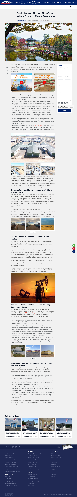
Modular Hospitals (9, 457)
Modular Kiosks (54, 453)
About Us (53, 471)
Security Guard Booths (55, 466)
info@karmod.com (61, 68)
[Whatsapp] (7, 73)
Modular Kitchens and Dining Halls (12, 468)
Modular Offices (8, 455)
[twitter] (9, 447)
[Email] (73, 251)
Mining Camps (31, 468)
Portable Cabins (31, 485)
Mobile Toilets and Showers (56, 457)
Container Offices (31, 476)
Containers (28, 2)
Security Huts (53, 464)
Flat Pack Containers (32, 474)
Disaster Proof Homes (9, 487)
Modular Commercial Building (11, 464)
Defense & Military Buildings (33, 457)
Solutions (44, 2)
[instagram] (11, 447)
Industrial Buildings (32, 466)
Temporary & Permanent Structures (35, 469)
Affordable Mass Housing (10, 483)
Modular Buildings (23, 2)
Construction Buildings (32, 455)
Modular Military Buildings (10, 462)
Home (11, 2)
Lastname (67, 76)
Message (59, 94)
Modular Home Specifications (11, 488)
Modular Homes (9, 474)
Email (59, 85)
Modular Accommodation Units (11, 466)
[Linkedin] (7, 70)
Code (59, 90)
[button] (30, 232)
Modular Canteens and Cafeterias (12, 471)
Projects (48, 2)
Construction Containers (33, 478)
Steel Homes (7, 476)
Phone (64, 90)
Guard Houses (54, 462)
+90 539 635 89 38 (63, 2)
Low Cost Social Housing (10, 481)
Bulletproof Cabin (54, 460)
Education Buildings (32, 459)
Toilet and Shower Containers (34, 481)
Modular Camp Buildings (10, 453)
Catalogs (53, 476)
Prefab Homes (8, 478)
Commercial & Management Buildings (36, 453)
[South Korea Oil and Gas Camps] (21, 91)
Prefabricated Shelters (55, 455)
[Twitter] (7, 68)
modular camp (39, 125)
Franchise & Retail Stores (33, 462)
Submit (64, 110)
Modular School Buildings (10, 459)
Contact (53, 2)
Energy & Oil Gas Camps (33, 460)
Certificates (53, 474)
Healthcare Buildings (32, 464)
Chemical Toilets (54, 459)
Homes (38, 2)
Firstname (60, 76)
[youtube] (16, 447)
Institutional (17, 2)
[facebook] (6, 447)
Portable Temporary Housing (11, 485)
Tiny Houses (7, 480)
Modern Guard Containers (33, 487)
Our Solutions (31, 451)
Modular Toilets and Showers (11, 469)
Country (59, 80)
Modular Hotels (8, 460)
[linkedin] (14, 447)
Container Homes (31, 480)
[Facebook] (7, 65)
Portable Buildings (34, 2)
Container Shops (31, 483)
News (52, 472)
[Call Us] (73, 248)
